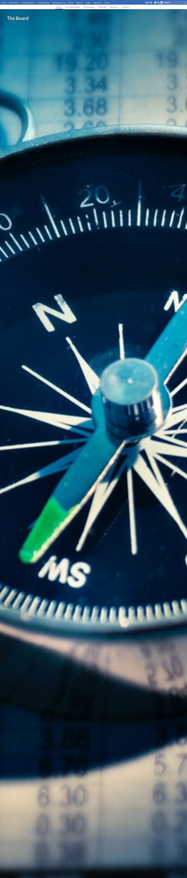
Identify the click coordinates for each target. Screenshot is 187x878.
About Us (79, 3)
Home (4, 3)
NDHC (70, 3)
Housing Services (43, 3)
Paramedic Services (58, 3)
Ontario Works (14, 3)
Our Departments (72, 7)
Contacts (126, 7)
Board (59, 7)
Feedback (114, 7)
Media (88, 3)
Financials (102, 7)
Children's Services (28, 3)
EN (147, 2)
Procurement (89, 7)
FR (150, 2)
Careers (107, 3)
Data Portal (97, 3)
